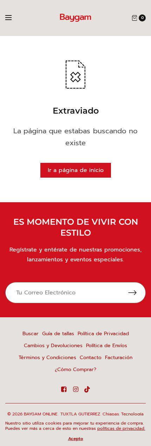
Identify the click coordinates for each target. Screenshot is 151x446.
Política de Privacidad (103, 333)
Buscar (30, 333)
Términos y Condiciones (47, 357)
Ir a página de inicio (76, 170)
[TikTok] (87, 389)
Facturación (118, 357)
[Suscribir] (137, 292)
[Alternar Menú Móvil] (13, 18)
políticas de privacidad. (121, 428)
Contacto (90, 357)
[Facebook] (63, 389)
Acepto (75, 439)
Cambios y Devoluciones (53, 345)
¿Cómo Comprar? (75, 369)
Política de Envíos (106, 345)
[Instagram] (75, 389)
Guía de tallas (58, 333)
